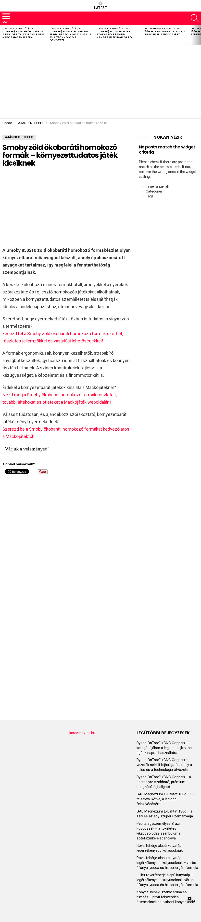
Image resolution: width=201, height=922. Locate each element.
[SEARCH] (195, 18)
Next (198, 35)
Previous (2, 35)
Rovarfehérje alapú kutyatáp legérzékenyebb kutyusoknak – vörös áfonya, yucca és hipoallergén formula (167, 863)
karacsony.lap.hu (82, 733)
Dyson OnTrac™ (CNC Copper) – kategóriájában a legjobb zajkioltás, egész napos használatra (23, 32)
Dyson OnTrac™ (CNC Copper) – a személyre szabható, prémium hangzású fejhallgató (114, 32)
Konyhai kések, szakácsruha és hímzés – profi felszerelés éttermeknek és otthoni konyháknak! (166, 897)
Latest (100, 8)
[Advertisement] (100, 81)
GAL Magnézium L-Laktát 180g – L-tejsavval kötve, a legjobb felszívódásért (164, 31)
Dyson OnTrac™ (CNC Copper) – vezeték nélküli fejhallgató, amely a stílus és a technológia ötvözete (70, 34)
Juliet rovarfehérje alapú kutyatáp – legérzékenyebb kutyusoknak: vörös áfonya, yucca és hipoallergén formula (167, 880)
